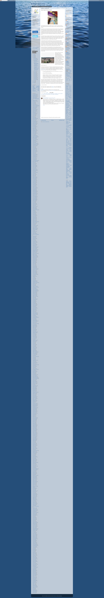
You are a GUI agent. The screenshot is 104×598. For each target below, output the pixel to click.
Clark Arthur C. (34, 149)
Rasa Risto (33, 449)
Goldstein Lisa (34, 195)
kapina (71, 118)
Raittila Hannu (34, 444)
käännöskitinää (67, 127)
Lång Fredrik (33, 365)
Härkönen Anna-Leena (35, 253)
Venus (71, 99)
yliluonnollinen (67, 175)
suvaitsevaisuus (68, 159)
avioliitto (67, 107)
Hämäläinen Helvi (34, 250)
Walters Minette (34, 572)
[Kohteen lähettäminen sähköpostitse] (49, 92)
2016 (34, 54)
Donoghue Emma (34, 169)
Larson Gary (33, 333)
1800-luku (68, 182)
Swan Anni (33, 520)
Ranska (68, 95)
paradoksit (71, 142)
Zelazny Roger (34, 592)
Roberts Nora (34, 461)
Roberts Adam (34, 460)
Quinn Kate (33, 442)
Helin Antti (33, 224)
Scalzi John (33, 492)
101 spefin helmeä (48, 6)
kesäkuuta (35, 74)
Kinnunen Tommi (34, 304)
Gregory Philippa (34, 199)
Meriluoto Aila (34, 387)
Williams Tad (34, 584)
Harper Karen (34, 214)
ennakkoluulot (70, 110)
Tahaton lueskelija (68, 38)
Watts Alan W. (34, 577)
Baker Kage (33, 117)
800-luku (67, 187)
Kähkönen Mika (34, 325)
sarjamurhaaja (70, 151)
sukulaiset (53, 94)
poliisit (67, 145)
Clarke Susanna (34, 150)
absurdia (71, 102)
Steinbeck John (34, 513)
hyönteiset (67, 114)
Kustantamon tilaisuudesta (69, 80)
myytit (42, 94)
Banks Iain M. (34, 119)
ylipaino (66, 176)
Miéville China (34, 391)
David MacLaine (43, 89)
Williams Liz (33, 583)
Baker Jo (33, 116)
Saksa (71, 96)
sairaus (71, 150)
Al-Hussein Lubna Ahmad (35, 105)
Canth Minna (33, 140)
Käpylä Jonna (34, 327)
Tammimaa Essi (34, 524)
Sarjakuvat (37, 86)
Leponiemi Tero (34, 347)
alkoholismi (67, 104)
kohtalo (71, 124)
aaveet (66, 102)
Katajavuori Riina (34, 291)
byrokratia (71, 107)
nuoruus (67, 139)
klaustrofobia (67, 124)
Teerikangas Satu (34, 529)
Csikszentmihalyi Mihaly (35, 160)
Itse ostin (59, 93)
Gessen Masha (34, 192)
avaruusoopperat (67, 106)
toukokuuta (35, 75)
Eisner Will (33, 173)
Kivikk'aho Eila (34, 307)
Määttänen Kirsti (34, 400)
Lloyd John (33, 355)
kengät (66, 120)
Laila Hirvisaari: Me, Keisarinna (36, 65)
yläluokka (70, 176)
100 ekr (45, 93)
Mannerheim (67, 93)
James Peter (34, 265)
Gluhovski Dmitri (34, 194)
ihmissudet (67, 115)
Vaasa (69, 99)
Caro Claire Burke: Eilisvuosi (68, 44)
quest (68, 148)
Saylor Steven (48, 94)
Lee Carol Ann (34, 338)
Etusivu (34, 6)
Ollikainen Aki (34, 421)
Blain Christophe (34, 126)
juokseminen (67, 117)
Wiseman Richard (34, 586)
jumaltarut (61, 93)
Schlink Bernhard (34, 494)
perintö (67, 144)
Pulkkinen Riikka (34, 438)
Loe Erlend (33, 357)
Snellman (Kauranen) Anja (35, 506)
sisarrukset (70, 154)
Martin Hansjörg (34, 375)
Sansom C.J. (34, 485)
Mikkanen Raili (34, 388)
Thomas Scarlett (34, 534)
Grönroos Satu (34, 203)
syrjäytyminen (70, 160)
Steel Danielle (34, 511)
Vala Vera (33, 551)
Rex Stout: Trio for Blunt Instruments (68, 53)
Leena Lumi (67, 47)
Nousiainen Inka (34, 410)
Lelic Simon (33, 345)
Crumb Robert (34, 159)
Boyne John (33, 127)
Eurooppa (67, 88)
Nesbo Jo (33, 402)
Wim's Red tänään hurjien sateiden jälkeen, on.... (68, 49)
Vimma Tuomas (34, 563)
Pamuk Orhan (34, 427)
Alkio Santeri (34, 108)
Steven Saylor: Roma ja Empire (36, 67)
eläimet (67, 110)
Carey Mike (33, 142)
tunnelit (71, 162)
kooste (33, 85)
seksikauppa (67, 152)
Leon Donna (33, 346)
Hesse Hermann (34, 226)
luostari (71, 131)
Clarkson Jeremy (34, 151)
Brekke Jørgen (34, 131)
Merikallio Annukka (34, 385)
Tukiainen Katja (34, 542)
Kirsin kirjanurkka (68, 30)
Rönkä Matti (33, 474)
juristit (71, 117)
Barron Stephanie (34, 121)
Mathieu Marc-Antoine (35, 377)
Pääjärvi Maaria (34, 439)
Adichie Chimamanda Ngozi (35, 98)
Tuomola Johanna (34, 544)
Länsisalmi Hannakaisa (35, 364)
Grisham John (34, 200)
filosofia (71, 111)
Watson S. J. (34, 576)
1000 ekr (49, 93)
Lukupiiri (36, 91)
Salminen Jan (34, 484)
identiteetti (70, 114)
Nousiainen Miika (34, 411)
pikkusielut (70, 144)
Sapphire (67, 97)
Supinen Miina (34, 519)
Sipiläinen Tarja (34, 504)
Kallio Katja (33, 285)
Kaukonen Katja (34, 292)
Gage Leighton (34, 189)
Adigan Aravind (34, 100)
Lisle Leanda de (34, 354)
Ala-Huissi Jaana (34, 106)
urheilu (71, 165)
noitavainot (67, 138)
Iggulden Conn (34, 254)
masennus (70, 134)
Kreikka (69, 91)
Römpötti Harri (34, 472)
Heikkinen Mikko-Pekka (35, 221)
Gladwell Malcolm (34, 193)
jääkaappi (67, 118)
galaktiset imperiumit (69, 112)
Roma (52, 86)
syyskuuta (35, 71)
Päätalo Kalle (34, 440)
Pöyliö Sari (33, 441)
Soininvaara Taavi (34, 510)
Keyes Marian (34, 301)
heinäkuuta (35, 73)
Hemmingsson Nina (34, 225)
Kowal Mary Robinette (35, 317)
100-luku (47, 93)
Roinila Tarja (33, 463)
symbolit (67, 160)
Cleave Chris (34, 152)
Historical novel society (52, 90)
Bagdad (69, 85)
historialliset (56, 93)
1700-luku (70, 181)
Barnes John (33, 120)
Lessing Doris (34, 348)
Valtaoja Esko (34, 552)
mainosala (67, 134)
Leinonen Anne (34, 344)
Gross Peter (33, 201)
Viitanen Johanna (34, 561)
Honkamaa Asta (34, 241)
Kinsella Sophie (34, 305)
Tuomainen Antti (34, 543)
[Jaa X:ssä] (51, 92)
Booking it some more (38, 4)
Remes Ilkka (33, 454)
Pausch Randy (34, 430)
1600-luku (67, 181)
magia (71, 133)
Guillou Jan (33, 205)
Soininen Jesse (34, 508)
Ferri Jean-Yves (34, 180)
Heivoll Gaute (34, 223)
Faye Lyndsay (34, 179)
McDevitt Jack (34, 379)
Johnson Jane (34, 270)
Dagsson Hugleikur (34, 161)
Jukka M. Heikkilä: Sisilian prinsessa (68, 57)
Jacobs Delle (34, 261)
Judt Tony (33, 275)
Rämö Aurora (34, 471)
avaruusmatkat (68, 105)
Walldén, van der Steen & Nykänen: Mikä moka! (36, 64)
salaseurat (67, 151)
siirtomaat (67, 154)
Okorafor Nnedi (34, 419)
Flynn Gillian (33, 183)
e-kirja (36, 87)
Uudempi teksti (43, 120)
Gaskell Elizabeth (34, 191)
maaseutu (67, 133)
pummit (66, 148)
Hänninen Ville (34, 252)
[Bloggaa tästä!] (50, 92)
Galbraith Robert (34, 190)
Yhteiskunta (68, 101)
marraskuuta (35, 59)
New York (71, 94)
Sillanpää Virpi (34, 502)
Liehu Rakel (33, 349)
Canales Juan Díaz (34, 139)
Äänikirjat (33, 87)
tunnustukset (33, 91)
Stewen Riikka (34, 514)
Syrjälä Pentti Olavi (34, 522)
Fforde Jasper (34, 181)
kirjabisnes (67, 121)
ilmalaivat (71, 115)
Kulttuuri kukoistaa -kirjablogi (67, 62)
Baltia (71, 85)
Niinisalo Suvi (34, 406)
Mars (69, 93)
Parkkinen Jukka (34, 429)
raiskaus (70, 148)
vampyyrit (70, 168)
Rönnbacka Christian (34, 475)
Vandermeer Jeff (34, 555)
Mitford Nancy (34, 390)
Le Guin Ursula (34, 337)
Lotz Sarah (33, 359)
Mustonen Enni (34, 397)
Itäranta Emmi (34, 260)
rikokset (67, 149)
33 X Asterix (35, 62)
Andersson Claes (34, 109)
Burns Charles (34, 138)
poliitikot (44, 94)
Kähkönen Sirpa (34, 326)
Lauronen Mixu (34, 336)
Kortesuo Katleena (34, 313)
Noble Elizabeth (34, 408)
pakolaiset (71, 141)
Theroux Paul (34, 533)
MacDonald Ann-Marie (35, 369)
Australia (67, 85)
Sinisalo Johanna (34, 503)
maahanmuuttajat (68, 132)
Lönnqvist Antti (34, 366)
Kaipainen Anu (34, 283)
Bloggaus (67, 86)
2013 (34, 57)
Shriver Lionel (34, 501)
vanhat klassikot (69, 169)
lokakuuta (35, 60)
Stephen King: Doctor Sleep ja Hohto (36, 69)
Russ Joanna (34, 470)
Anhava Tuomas (34, 111)
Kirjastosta (68, 69)
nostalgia (70, 138)
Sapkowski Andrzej (34, 486)
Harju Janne (33, 213)
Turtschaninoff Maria (34, 545)
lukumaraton (67, 130)
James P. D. (33, 264)
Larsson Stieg (34, 334)
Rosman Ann (34, 465)
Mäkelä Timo (34, 399)
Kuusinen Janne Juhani (35, 323)
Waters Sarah (34, 575)
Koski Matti (33, 315)
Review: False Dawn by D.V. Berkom (68, 27)
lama (68, 128)
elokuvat (71, 109)
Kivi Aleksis (33, 306)
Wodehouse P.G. (34, 587)
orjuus (66, 141)
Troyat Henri (33, 541)
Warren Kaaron (34, 573)
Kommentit (68, 16)
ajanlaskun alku (52, 93)
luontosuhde (67, 131)
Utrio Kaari (33, 550)
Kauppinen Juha (34, 293)
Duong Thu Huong (34, 172)
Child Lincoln (34, 147)
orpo (68, 141)
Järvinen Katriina (34, 280)
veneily (68, 172)
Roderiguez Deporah (34, 462)
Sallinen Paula (34, 480)
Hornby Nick (33, 243)
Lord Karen (33, 358)
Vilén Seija (33, 562)
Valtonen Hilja (34, 553)
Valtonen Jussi (34, 554)
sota (51, 94)
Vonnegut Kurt (34, 565)
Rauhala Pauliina (34, 452)
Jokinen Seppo (34, 272)
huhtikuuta (35, 76)
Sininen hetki (67, 39)
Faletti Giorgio (34, 178)
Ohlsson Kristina (34, 418)
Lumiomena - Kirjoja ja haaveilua (68, 43)
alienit (71, 103)
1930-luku (70, 184)
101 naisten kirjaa (42, 6)
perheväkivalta (70, 143)
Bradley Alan (33, 128)
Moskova (71, 93)
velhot (66, 172)
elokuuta (35, 72)
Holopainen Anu (34, 238)
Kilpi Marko (33, 302)
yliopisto (71, 175)
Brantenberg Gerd (34, 130)
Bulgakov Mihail (34, 137)
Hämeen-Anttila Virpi (34, 249)
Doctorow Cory (34, 168)
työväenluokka (68, 164)
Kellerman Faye (34, 295)
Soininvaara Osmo (34, 509)
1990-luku (70, 186)
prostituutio (70, 147)
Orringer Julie (34, 423)
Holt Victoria (33, 240)
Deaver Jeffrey (34, 163)
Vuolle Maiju (33, 566)
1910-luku (68, 183)
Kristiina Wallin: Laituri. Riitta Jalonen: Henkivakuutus (68, 64)
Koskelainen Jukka (34, 314)
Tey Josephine (34, 532)
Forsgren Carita (34, 184)
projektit (66, 147)
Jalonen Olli (33, 263)
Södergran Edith (34, 523)
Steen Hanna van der (34, 512)
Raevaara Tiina (34, 443)
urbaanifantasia (67, 165)
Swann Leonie (34, 521)
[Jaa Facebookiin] (52, 92)
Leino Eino (33, 343)
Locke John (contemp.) (35, 356)
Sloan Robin (33, 505)
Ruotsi (69, 96)
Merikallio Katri (34, 386)
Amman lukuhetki (68, 34)
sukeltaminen (67, 157)
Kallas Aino (33, 284)
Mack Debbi (33, 370)
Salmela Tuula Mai (34, 481)
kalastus (69, 118)
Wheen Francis (34, 582)
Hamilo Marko (34, 212)
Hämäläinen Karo (34, 251)
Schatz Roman (34, 493)
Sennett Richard (34, 496)
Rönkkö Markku (34, 473)
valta (66, 168)
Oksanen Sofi (34, 420)
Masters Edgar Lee (34, 376)
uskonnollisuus (56, 94)
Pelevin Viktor (34, 431)
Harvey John (33, 216)
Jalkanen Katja (34, 262)
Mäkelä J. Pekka (34, 398)
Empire (53, 87)
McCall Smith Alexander (35, 378)
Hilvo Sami (33, 232)
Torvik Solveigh (34, 540)
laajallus (67, 128)
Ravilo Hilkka (34, 453)
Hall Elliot (33, 210)
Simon (42, 90)
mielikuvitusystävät (68, 136)
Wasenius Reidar (34, 574)
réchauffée (67, 150)
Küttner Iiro (33, 328)
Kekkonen (67, 91)
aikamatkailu (67, 103)
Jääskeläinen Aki (34, 281)
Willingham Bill (34, 585)
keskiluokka (70, 120)
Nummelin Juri (34, 412)
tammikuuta (35, 79)
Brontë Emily (34, 132)
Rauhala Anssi (34, 451)
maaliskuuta (35, 77)
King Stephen (34, 303)
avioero (71, 106)
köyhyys (70, 127)
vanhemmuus (68, 170)
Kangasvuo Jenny (34, 286)
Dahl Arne (33, 162)
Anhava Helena (34, 110)
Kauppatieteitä (34, 90)
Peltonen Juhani (34, 432)
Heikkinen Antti (34, 220)
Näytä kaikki (70, 66)
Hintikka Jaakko (34, 233)
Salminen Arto (34, 482)
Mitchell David (34, 389)
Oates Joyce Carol (34, 417)
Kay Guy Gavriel (34, 294)
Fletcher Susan (34, 182)
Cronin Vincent (34, 158)
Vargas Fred (33, 556)
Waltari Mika (33, 571)
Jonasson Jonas (34, 273)
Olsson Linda (34, 422)
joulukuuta (35, 58)
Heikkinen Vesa (34, 222)
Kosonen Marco (34, 316)
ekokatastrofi (67, 109)
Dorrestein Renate (34, 170)
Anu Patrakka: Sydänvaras (67, 31)
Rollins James (34, 464)
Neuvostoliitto (67, 94)
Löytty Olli (33, 367)
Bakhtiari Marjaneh (34, 118)
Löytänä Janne (34, 368)
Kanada (71, 90)
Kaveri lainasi (68, 73)
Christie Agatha (34, 148)
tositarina (67, 162)
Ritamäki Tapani (34, 459)
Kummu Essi (34, 322)
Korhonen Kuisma (34, 312)
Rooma (46, 94)
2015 (34, 55)
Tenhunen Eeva (34, 530)
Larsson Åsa (33, 335)
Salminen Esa (34, 483)
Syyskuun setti (35, 70)
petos (68, 144)
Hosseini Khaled (34, 244)
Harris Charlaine (34, 215)
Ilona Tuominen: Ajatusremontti (68, 35)
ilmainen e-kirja (68, 74)
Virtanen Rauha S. (34, 564)
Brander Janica (34, 129)
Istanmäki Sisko (34, 259)
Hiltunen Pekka (34, 231)
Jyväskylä (67, 90)
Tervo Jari (33, 531)
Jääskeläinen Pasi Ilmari (35, 282)
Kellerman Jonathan (34, 296)
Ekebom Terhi (34, 174)
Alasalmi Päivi (34, 107)
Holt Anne (33, 239)
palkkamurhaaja (67, 142)
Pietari (67, 95)
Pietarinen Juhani (34, 433)
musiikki (69, 137)
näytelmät (71, 139)
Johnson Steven (34, 271)
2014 (34, 56)
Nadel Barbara (34, 401)
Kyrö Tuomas (34, 324)
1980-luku (67, 186)
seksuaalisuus (68, 153)
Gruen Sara (33, 202)
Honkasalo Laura (34, 242)
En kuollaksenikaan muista (69, 76)
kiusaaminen (67, 123)
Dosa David (33, 171)
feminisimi (67, 111)
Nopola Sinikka (34, 409)
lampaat (71, 128)
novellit (38, 90)
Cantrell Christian (34, 141)
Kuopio (71, 91)
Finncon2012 (70, 88)
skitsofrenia (67, 155)
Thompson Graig (34, 535)
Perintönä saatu (68, 79)
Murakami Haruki (34, 396)
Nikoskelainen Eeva (34, 407)
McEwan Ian (33, 380)
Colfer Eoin (33, 153)
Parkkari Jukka (34, 428)
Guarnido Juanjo (34, 204)
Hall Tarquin (33, 211)
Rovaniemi (67, 96)
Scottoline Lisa (34, 495)
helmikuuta (35, 78)
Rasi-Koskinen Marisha (35, 450)
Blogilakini (37, 6)
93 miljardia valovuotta (67, 23)
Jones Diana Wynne (34, 274)
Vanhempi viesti (61, 120)
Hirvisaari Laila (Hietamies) (35, 234)
